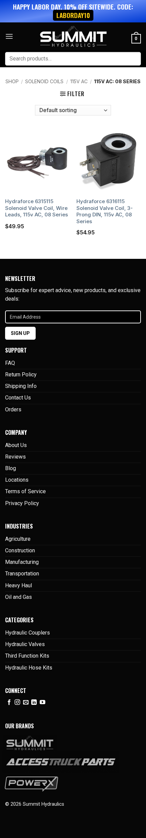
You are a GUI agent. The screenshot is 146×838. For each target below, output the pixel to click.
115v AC (79, 81)
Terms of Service (25, 491)
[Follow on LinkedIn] (34, 702)
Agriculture (18, 539)
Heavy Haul (18, 585)
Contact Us (18, 397)
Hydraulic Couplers (27, 632)
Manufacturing (22, 562)
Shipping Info (21, 386)
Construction (20, 550)
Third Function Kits (27, 656)
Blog (10, 468)
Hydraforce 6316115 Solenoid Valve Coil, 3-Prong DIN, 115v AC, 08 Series (104, 211)
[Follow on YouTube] (42, 702)
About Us (16, 445)
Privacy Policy (22, 503)
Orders (13, 409)
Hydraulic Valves (25, 644)
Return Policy (21, 374)
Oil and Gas (18, 597)
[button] (9, 36)
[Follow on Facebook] (9, 702)
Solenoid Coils (44, 81)
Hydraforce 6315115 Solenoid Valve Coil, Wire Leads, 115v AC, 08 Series (36, 208)
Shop (12, 81)
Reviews (15, 456)
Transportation (22, 573)
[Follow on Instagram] (17, 702)
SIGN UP (20, 333)
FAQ (10, 363)
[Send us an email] (26, 702)
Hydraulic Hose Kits (28, 667)
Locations (17, 480)
